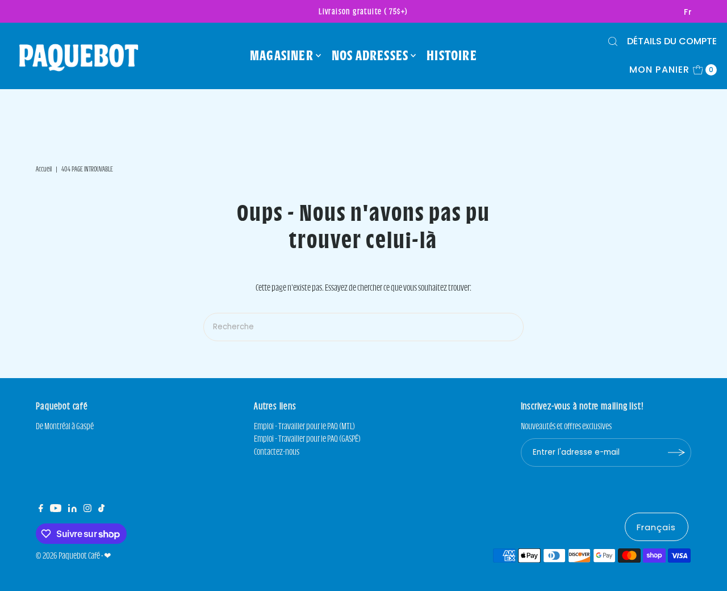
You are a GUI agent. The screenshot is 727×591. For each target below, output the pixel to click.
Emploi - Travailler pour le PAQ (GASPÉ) (307, 438)
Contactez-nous (276, 451)
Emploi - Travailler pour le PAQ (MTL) (304, 426)
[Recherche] (613, 41)
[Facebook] (41, 509)
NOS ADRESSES (370, 55)
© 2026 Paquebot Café (68, 555)
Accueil (44, 168)
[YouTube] (55, 509)
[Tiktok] (101, 509)
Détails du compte (672, 41)
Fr (688, 12)
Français (656, 527)
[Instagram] (87, 509)
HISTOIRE (452, 55)
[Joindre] (677, 452)
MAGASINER (282, 55)
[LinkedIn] (72, 509)
